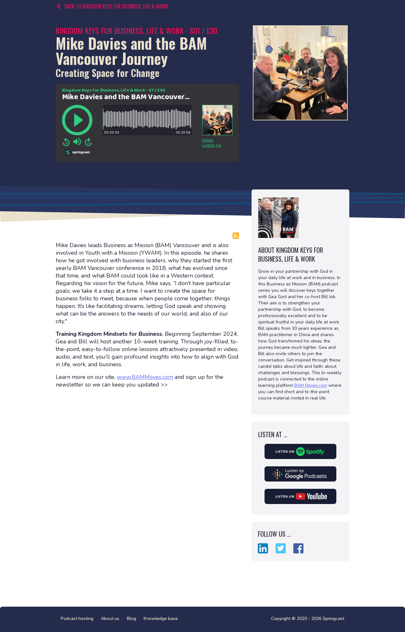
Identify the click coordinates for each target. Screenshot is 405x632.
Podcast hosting (77, 619)
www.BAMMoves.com (145, 377)
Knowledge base (161, 619)
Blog (131, 619)
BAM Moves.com (310, 385)
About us (110, 619)
